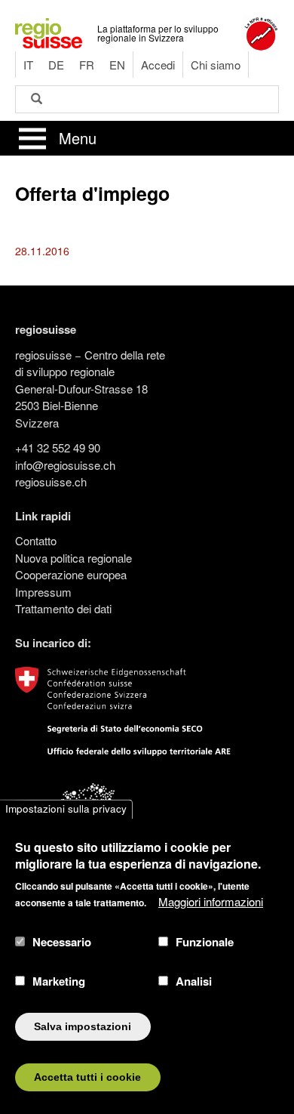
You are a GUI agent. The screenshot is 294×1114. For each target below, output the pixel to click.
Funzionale (205, 941)
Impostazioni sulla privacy (66, 809)
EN (117, 65)
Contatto (36, 540)
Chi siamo (215, 65)
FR (86, 65)
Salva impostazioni (82, 1026)
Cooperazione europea (71, 574)
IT (28, 65)
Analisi (194, 981)
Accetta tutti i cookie (87, 1077)
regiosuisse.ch (51, 481)
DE (56, 65)
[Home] (48, 31)
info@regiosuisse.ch (65, 465)
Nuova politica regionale (73, 558)
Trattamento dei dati (63, 608)
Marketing (58, 981)
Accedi (158, 65)
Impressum (43, 592)
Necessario (61, 941)
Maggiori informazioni (210, 901)
